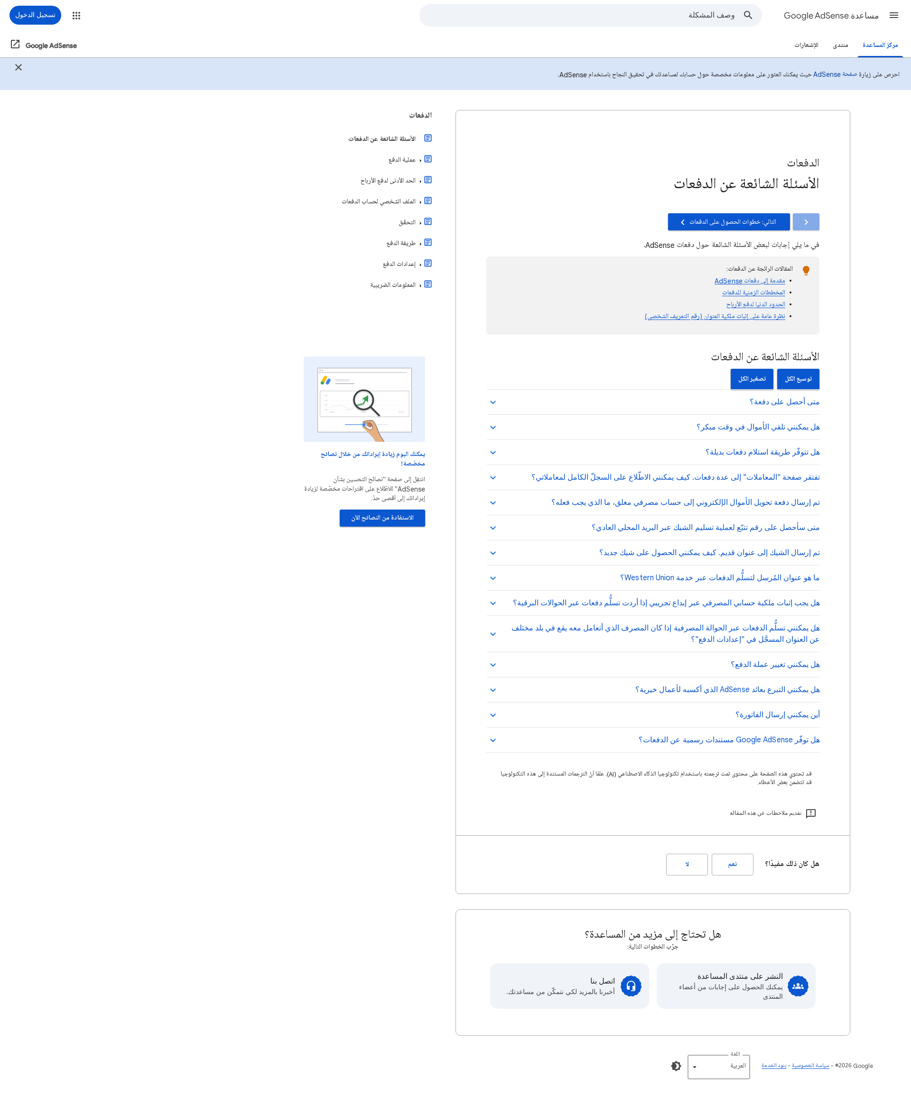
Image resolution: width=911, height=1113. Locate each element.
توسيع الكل (798, 378)
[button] (894, 15)
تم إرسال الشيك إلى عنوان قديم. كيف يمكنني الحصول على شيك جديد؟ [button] (709, 552)
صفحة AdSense (835, 74)
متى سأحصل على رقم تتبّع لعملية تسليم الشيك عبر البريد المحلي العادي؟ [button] (706, 527)
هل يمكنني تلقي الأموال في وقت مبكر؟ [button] (758, 427)
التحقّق (407, 222)
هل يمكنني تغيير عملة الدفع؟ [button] (775, 664)
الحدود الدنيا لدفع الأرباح (755, 304)
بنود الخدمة (774, 1066)
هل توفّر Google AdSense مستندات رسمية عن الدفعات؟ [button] (729, 740)
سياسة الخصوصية (810, 1066)
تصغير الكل (752, 378)
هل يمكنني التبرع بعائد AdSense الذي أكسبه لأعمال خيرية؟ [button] (727, 689)
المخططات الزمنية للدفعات (753, 292)
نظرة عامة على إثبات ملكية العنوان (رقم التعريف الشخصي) (715, 316)
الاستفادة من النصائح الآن (382, 517)
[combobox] (577, 15)
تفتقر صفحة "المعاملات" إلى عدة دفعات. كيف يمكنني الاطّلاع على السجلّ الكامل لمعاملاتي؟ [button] (675, 477)
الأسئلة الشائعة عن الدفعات (382, 139)
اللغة (735, 1054)
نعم (732, 864)
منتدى (840, 45)
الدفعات (420, 115)
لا (687, 864)
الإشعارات (806, 45)
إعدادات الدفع (399, 264)
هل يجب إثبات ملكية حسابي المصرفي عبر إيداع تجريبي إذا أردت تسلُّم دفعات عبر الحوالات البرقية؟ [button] (666, 603)
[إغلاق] (18, 68)
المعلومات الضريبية (393, 285)
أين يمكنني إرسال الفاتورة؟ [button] (777, 715)
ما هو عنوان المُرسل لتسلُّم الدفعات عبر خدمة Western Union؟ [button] (720, 578)
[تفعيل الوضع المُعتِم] (676, 1066)
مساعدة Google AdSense (831, 15)
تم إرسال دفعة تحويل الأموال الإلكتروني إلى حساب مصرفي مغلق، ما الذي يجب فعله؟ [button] (685, 502)
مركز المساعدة (880, 45)
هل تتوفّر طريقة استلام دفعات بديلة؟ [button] (763, 452)
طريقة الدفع (401, 243)
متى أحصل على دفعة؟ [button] (785, 402)
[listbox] (719, 1067)
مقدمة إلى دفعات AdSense (750, 280)
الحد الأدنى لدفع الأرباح (388, 180)
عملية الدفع (402, 159)
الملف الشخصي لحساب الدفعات (379, 201)
